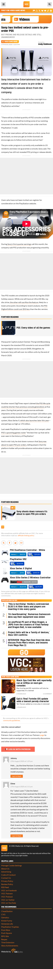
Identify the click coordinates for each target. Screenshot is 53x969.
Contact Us (6, 878)
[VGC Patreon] (34, 10)
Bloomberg (45, 342)
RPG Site (5, 936)
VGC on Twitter (8, 900)
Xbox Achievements (9, 945)
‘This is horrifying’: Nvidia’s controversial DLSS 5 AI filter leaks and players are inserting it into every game (28, 606)
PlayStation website (27, 203)
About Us (5, 868)
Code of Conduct (8, 875)
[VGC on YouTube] (45, 10)
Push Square (6, 933)
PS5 (32, 117)
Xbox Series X (13, 420)
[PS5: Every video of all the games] (8, 328)
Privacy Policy (7, 881)
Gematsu (5, 917)
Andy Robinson (45, 44)
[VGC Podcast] (37, 10)
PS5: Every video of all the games (33, 328)
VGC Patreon (7, 893)
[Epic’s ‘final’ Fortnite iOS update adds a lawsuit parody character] (8, 703)
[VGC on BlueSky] (42, 10)
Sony (11, 352)
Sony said (42, 148)
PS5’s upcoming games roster (13, 432)
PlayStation (6, 106)
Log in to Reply (16, 776)
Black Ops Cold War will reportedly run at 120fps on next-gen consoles (34, 683)
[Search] (49, 4)
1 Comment (47, 694)
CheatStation (7, 911)
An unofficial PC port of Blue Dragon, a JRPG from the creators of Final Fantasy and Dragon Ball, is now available (28, 624)
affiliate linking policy (26, 535)
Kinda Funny (6, 920)
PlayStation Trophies (10, 927)
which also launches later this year (34, 420)
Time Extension (7, 942)
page (42, 735)
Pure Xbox (5, 930)
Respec (4, 939)
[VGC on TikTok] (48, 10)
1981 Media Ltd (17, 846)
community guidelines (11, 720)
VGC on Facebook (9, 890)
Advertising (6, 871)
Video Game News (10, 41)
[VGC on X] (39, 10)
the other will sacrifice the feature (24, 302)
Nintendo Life (7, 924)
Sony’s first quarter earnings (19, 244)
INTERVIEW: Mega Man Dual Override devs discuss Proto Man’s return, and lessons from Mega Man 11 (29, 642)
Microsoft (33, 417)
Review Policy (7, 884)
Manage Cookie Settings (11, 865)
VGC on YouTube (8, 903)
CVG (3, 914)
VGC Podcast (7, 896)
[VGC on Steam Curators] (51, 10)
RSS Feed (5, 887)
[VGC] (26, 4)
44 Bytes (17, 950)
